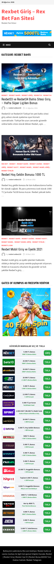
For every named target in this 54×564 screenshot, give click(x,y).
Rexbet (5, 95)
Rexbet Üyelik (8, 171)
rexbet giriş (27, 95)
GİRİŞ (47, 353)
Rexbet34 (47, 95)
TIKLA (47, 362)
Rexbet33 (38, 95)
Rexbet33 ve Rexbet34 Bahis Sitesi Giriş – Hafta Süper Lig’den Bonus (26, 101)
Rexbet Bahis (14, 95)
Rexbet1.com (7, 245)
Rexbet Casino (36, 164)
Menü (8, 45)
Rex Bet (5, 164)
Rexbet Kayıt (13, 167)
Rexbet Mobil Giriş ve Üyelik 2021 (22, 249)
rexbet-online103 (15, 108)
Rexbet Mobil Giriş (41, 167)
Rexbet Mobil (26, 167)
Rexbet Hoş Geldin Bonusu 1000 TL (23, 174)
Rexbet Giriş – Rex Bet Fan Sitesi (23, 14)
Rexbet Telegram (33, 560)
